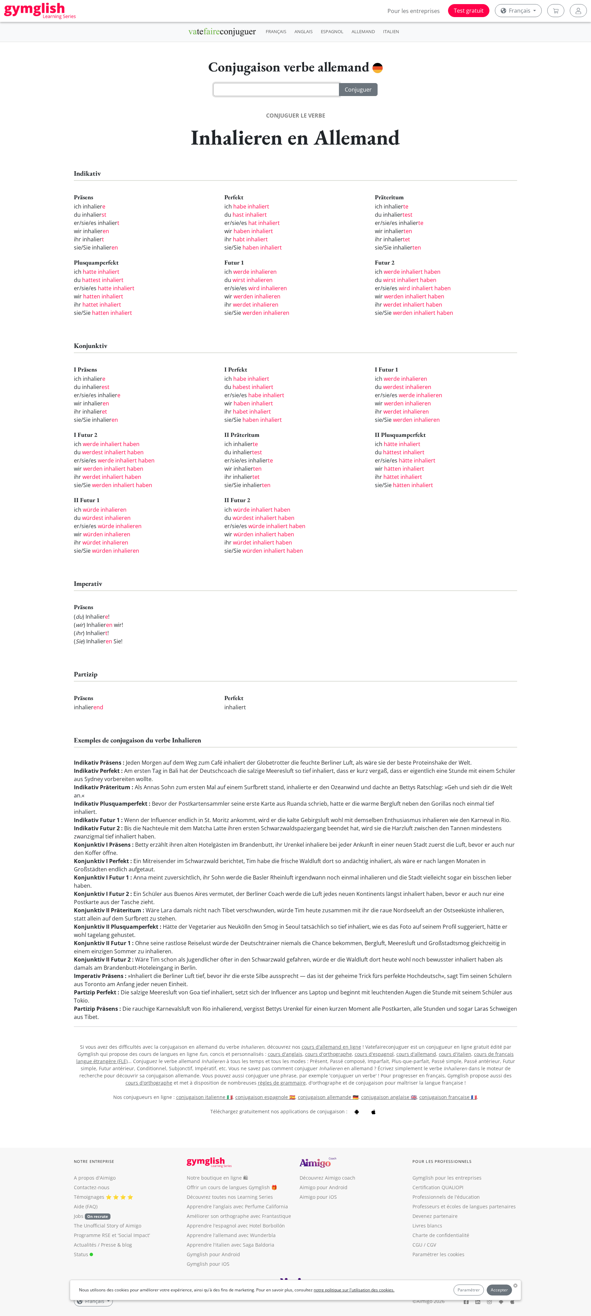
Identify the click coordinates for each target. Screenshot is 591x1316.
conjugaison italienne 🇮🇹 (204, 1097)
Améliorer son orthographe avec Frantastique (239, 1216)
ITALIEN (391, 31)
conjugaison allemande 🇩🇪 (328, 1097)
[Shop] (555, 10)
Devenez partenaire (435, 1216)
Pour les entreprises (414, 11)
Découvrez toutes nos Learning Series (230, 1197)
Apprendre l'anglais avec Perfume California (237, 1206)
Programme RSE (92, 1235)
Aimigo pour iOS (318, 1197)
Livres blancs (427, 1225)
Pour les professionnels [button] (442, 1161)
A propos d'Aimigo (95, 1177)
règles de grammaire (282, 1082)
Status (82, 1254)
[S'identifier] (578, 10)
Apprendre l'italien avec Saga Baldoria (230, 1244)
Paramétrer (469, 1290)
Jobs (91, 1216)
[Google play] (357, 1111)
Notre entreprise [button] (94, 1161)
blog (127, 1244)
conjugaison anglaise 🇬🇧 (389, 1097)
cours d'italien (455, 1054)
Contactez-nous (91, 1187)
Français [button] (520, 10)
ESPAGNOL (332, 31)
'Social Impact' (134, 1235)
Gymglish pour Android (213, 1254)
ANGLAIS (303, 31)
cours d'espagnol (374, 1054)
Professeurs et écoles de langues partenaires (464, 1206)
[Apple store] (373, 1111)
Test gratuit (469, 10)
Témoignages (89, 1197)
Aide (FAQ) (85, 1206)
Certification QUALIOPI (437, 1187)
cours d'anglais (285, 1054)
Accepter (499, 1290)
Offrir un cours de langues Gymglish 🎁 (232, 1187)
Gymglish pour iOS (208, 1264)
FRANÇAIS (276, 31)
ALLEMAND (363, 31)
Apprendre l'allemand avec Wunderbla (231, 1235)
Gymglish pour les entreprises (447, 1177)
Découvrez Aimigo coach (327, 1177)
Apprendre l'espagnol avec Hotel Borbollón (236, 1225)
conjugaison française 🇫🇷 (448, 1097)
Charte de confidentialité (440, 1235)
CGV (431, 1244)
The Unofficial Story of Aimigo (107, 1225)
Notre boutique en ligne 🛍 (217, 1177)
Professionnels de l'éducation (446, 1197)
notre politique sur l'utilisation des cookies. (354, 1290)
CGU (417, 1244)
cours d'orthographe (328, 1054)
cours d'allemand (416, 1054)
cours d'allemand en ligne (331, 1047)
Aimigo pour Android (323, 1187)
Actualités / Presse (95, 1244)
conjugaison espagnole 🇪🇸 (265, 1097)
